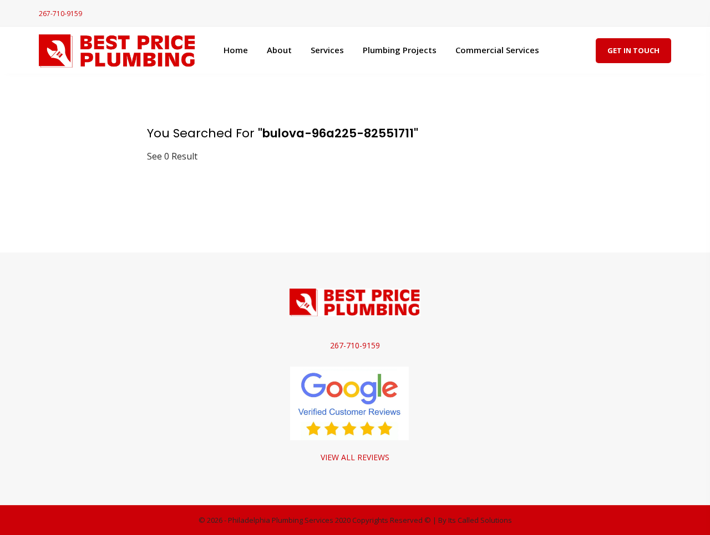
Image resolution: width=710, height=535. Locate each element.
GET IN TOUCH (633, 50)
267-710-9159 (60, 13)
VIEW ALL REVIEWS (355, 457)
